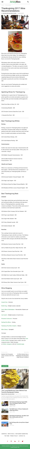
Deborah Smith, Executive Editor (7, 394)
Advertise (4, 433)
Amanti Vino (4, 302)
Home (2, 5)
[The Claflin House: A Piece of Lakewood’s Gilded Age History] (4, 410)
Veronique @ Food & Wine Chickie (9, 13)
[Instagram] (11, 441)
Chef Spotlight (8, 5)
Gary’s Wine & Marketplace (8, 309)
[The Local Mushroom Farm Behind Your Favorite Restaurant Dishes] (15, 379)
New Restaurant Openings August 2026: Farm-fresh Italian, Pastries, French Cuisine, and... (18, 403)
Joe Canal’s (4, 315)
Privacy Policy (14, 435)
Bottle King (4, 305)
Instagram (9, 344)
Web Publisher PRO (15, 447)
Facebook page (20, 344)
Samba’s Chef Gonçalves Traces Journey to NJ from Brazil (7, 356)
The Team (6, 435)
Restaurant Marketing (21, 433)
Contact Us (22, 435)
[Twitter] (22, 441)
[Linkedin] (15, 441)
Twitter (4, 344)
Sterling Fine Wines (6, 322)
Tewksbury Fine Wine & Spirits (8, 325)
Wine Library (4, 329)
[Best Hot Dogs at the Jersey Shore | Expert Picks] (4, 424)
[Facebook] (7, 441)
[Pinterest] (18, 441)
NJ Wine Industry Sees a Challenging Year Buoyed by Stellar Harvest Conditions (22, 356)
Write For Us (11, 433)
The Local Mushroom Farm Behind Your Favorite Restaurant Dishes (14, 391)
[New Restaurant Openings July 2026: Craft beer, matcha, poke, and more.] (4, 417)
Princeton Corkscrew (6, 318)
